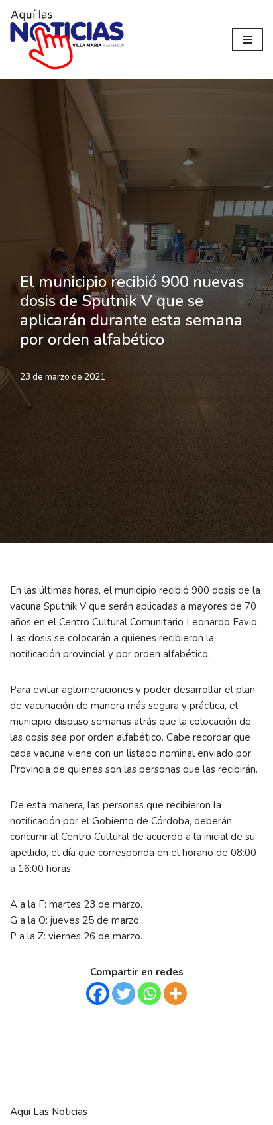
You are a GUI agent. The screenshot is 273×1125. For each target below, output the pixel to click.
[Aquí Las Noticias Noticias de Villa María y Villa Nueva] (67, 39)
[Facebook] (97, 993)
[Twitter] (123, 993)
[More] (175, 993)
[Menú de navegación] (247, 39)
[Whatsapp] (149, 993)
